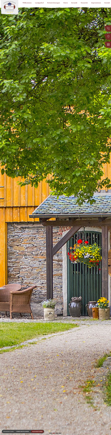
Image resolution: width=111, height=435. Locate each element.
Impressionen (96, 3)
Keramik (74, 3)
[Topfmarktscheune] (9, 9)
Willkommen (27, 3)
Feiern (65, 3)
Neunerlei (84, 3)
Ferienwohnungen (53, 3)
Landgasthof (39, 3)
